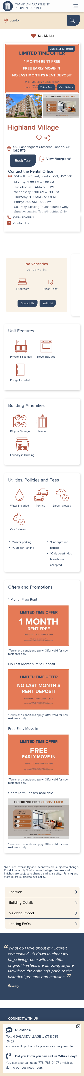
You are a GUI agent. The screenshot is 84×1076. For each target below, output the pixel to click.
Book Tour (23, 160)
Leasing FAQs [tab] (20, 923)
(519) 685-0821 (23, 217)
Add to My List (39, 138)
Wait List (48, 303)
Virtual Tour (46, 87)
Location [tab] (15, 892)
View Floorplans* (58, 158)
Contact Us (21, 223)
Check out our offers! (61, 49)
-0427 (10, 1041)
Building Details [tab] (21, 902)
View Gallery (66, 87)
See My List (46, 36)
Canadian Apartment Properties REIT (27, 6)
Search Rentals (73, 20)
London (15, 20)
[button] (78, 1026)
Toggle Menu (76, 6)
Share (47, 138)
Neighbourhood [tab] (21, 913)
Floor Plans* (51, 289)
